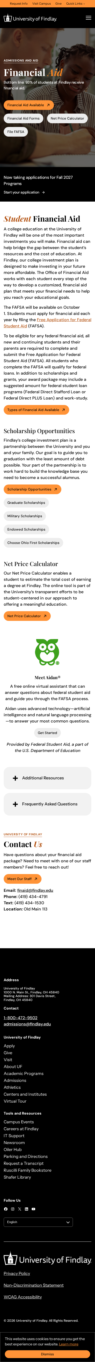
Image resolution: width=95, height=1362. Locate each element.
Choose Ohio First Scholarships (33, 542)
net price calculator (24, 616)
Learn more (68, 1344)
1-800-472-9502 (20, 1018)
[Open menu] (88, 17)
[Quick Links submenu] (84, 4)
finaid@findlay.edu (35, 890)
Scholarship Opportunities (29, 489)
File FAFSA (15, 131)
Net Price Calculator (67, 118)
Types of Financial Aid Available (33, 410)
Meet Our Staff (19, 879)
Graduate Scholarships (26, 502)
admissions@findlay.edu (27, 1024)
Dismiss (47, 1354)
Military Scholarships (24, 516)
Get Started (47, 733)
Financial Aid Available (25, 105)
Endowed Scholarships (26, 529)
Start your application (21, 192)
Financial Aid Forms (23, 118)
